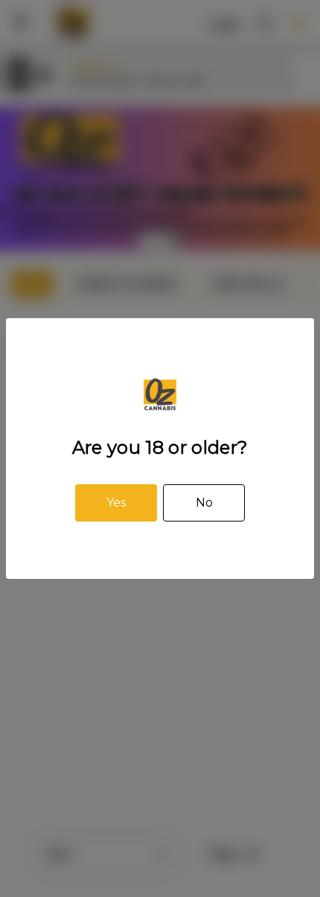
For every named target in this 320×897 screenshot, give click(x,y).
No (204, 502)
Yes (116, 502)
